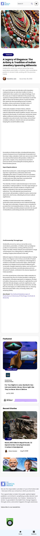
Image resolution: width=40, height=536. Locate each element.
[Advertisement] (20, 138)
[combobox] (24, 3)
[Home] (20, 532)
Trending (9, 55)
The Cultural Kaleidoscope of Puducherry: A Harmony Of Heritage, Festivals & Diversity (19, 296)
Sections (6, 535)
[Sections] (6, 531)
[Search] (32, 3)
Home (20, 534)
